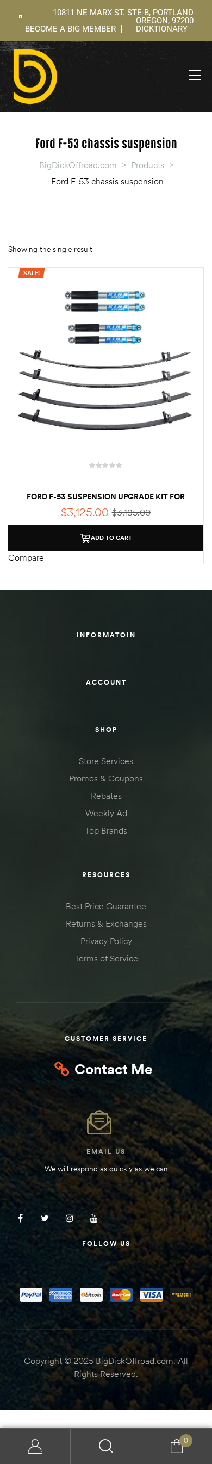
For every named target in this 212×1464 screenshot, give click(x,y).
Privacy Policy (106, 940)
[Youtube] (94, 1218)
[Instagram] (69, 1218)
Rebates (106, 795)
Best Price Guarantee (106, 906)
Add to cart (111, 538)
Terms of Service (106, 958)
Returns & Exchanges (106, 923)
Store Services (106, 760)
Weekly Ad (106, 813)
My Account (35, 1446)
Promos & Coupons (106, 778)
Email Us (106, 1151)
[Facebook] (20, 1218)
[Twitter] (45, 1218)
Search (106, 1446)
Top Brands (106, 830)
